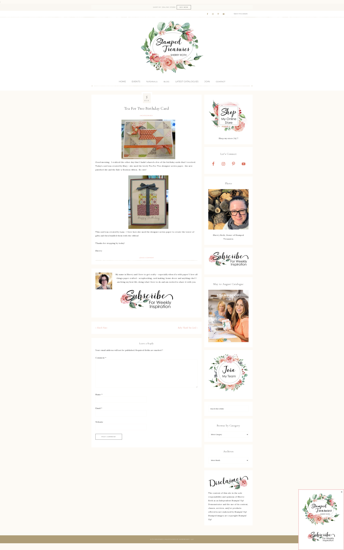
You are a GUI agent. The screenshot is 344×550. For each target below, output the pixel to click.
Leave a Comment (146, 258)
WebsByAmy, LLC (186, 539)
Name (98, 394)
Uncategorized (146, 115)
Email (98, 408)
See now (184, 7)
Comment (100, 358)
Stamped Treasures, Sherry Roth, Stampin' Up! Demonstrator (172, 47)
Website (99, 422)
